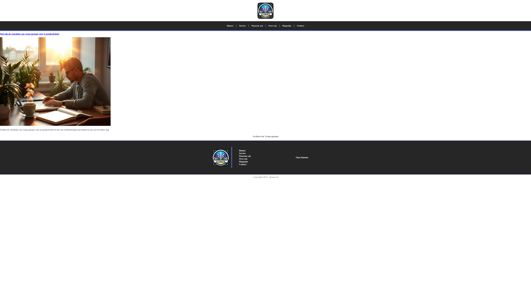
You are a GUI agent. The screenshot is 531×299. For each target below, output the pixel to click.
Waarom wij (257, 26)
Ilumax (230, 26)
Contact (300, 26)
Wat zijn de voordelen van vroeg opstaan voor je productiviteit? (29, 34)
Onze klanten (302, 157)
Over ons (272, 26)
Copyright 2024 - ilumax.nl (265, 177)
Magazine (286, 26)
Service (242, 26)
